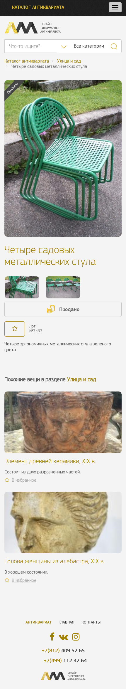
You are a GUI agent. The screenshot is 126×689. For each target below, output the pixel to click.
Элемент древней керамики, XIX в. (50, 461)
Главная (66, 622)
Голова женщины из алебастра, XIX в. (54, 561)
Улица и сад (81, 379)
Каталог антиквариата (38, 7)
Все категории (89, 46)
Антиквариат (38, 622)
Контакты (91, 622)
